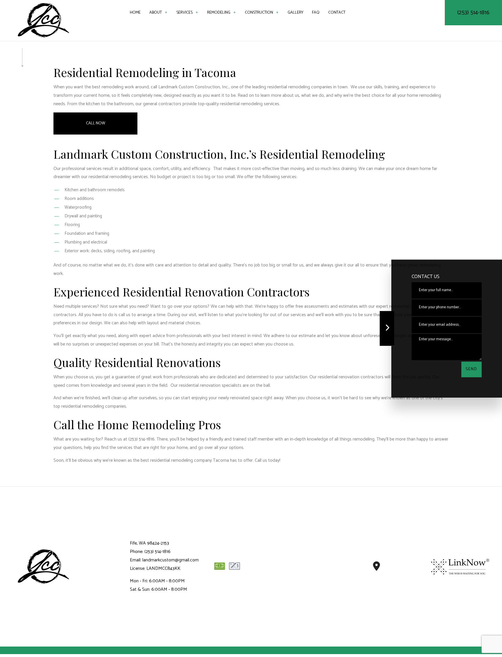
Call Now (95, 123)
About (155, 12)
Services (184, 12)
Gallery (295, 12)
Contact (336, 12)
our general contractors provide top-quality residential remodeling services (207, 104)
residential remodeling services (118, 177)
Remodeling (218, 12)
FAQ (316, 12)
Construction (259, 12)
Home (135, 12)
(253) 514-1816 (473, 12)
